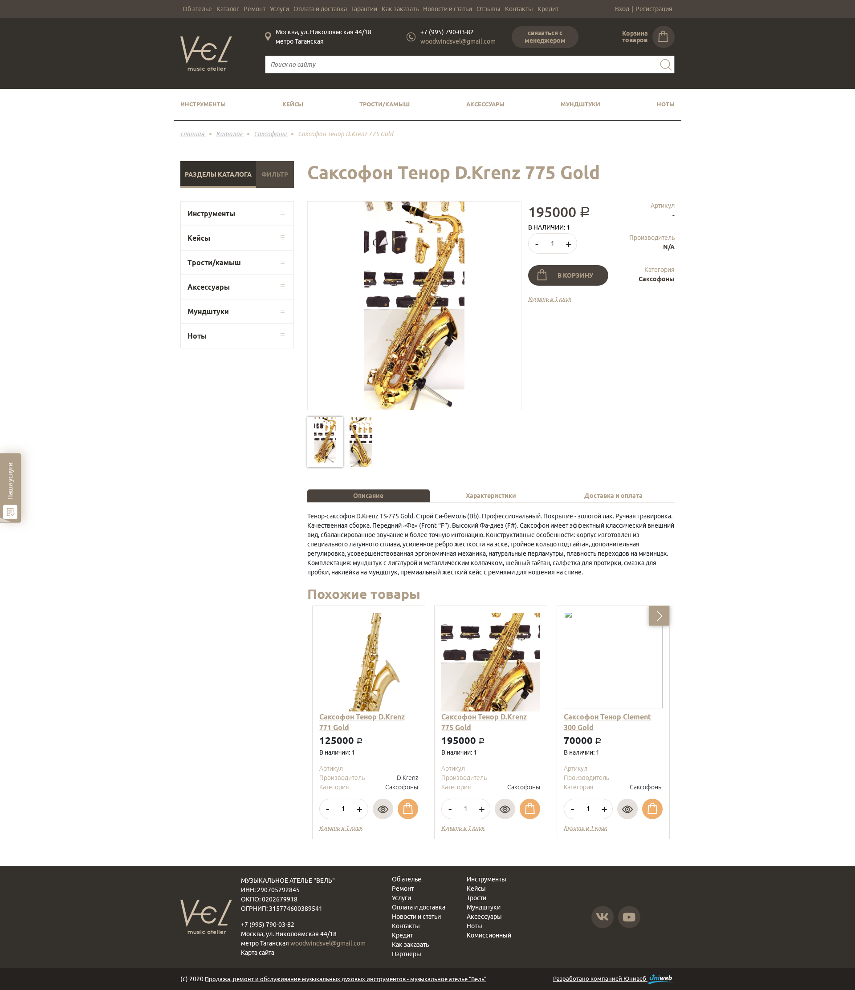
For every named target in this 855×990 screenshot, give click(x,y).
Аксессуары (485, 104)
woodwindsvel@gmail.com (458, 41)
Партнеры (406, 954)
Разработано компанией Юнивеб (600, 978)
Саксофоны (657, 279)
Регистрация (653, 8)
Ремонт (254, 8)
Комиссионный (489, 935)
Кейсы (292, 104)
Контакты (519, 8)
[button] (659, 616)
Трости (476, 897)
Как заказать (400, 8)
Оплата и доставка (320, 8)
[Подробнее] (383, 809)
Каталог (227, 8)
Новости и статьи (447, 8)
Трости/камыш (384, 104)
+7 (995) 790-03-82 (447, 32)
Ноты (666, 104)
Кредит (547, 8)
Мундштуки (580, 104)
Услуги (279, 8)
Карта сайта (257, 952)
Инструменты (203, 104)
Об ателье (197, 8)
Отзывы (488, 8)
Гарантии (364, 8)
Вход (622, 8)
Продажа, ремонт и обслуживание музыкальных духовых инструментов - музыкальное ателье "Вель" (345, 979)
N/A (669, 247)
